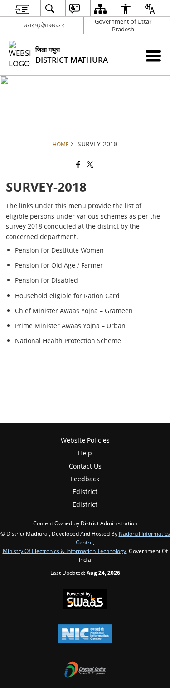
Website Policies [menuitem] (85, 440)
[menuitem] (22, 8)
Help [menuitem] (85, 453)
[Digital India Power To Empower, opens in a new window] (85, 670)
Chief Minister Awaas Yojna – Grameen (74, 310)
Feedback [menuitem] (85, 478)
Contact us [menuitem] (85, 466)
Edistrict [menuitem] (85, 491)
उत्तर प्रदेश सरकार (44, 25)
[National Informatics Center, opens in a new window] (85, 635)
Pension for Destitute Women (59, 250)
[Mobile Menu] (153, 56)
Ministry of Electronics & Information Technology (64, 550)
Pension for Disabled (46, 280)
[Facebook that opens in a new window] (78, 164)
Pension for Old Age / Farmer (59, 265)
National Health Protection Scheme (68, 340)
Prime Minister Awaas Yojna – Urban (70, 325)
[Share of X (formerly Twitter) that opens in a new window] (89, 164)
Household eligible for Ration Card (67, 295)
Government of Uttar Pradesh (123, 25)
